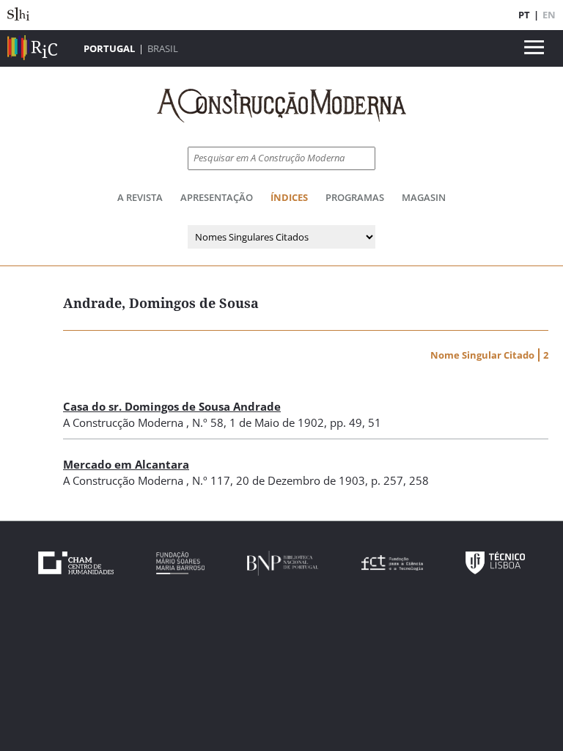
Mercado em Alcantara (126, 464)
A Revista (140, 197)
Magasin (424, 197)
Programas (354, 197)
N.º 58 (208, 422)
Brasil (162, 48)
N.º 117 (211, 480)
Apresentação (216, 197)
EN (549, 14)
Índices (289, 197)
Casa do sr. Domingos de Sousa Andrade (172, 406)
